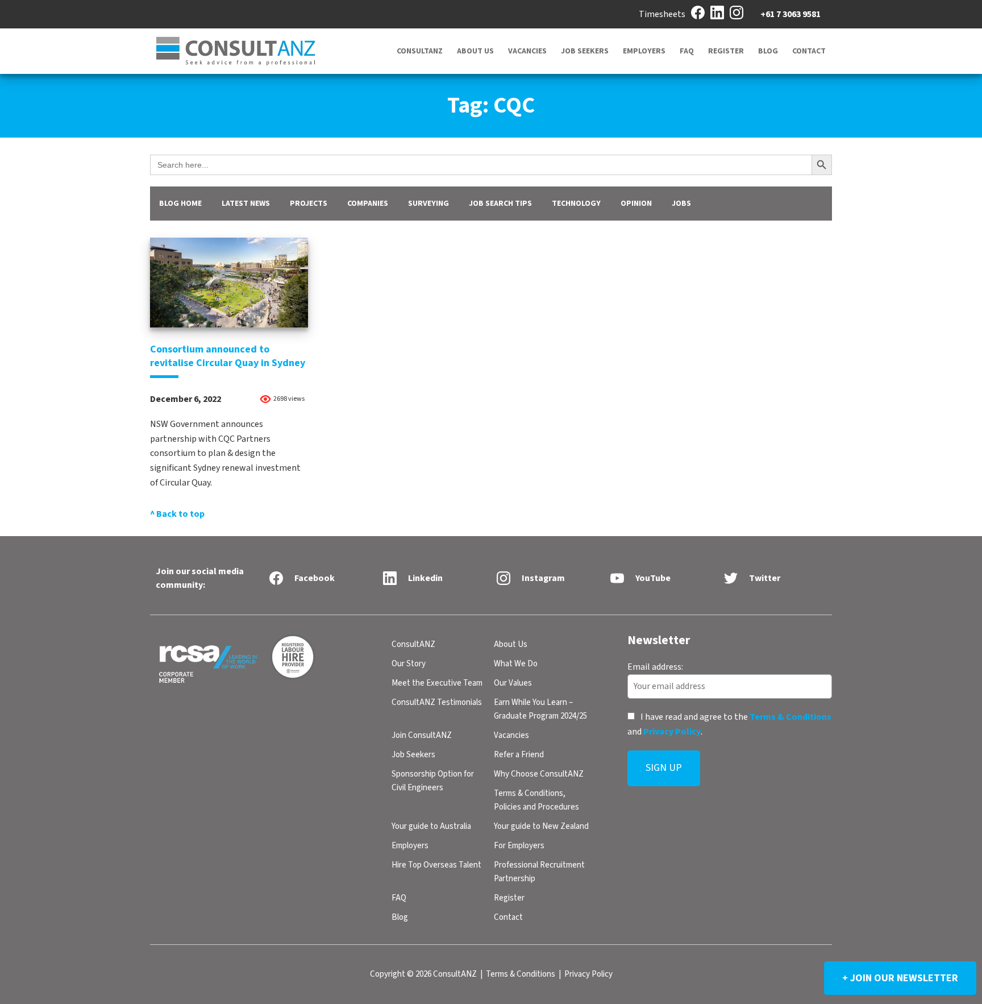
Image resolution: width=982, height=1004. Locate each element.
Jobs (681, 203)
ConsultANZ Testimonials (437, 702)
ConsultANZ (420, 51)
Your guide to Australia (431, 826)
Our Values (513, 683)
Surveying (428, 203)
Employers (644, 51)
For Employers (519, 846)
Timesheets (662, 14)
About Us (475, 51)
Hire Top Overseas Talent (436, 865)
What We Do (516, 664)
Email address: (655, 666)
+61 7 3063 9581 (790, 14)
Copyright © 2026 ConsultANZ (423, 974)
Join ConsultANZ (422, 735)
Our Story (409, 664)
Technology (576, 203)
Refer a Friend (519, 755)
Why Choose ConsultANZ (539, 774)
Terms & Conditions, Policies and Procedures (536, 800)
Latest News (246, 203)
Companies (367, 203)
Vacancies (527, 51)
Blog (768, 51)
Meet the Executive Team (437, 683)
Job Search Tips (500, 203)
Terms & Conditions (790, 717)
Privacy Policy (672, 731)
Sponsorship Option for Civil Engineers (433, 781)
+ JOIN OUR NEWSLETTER (900, 978)
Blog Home (180, 203)
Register (726, 51)
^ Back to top (177, 514)
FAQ (687, 51)
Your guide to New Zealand (541, 826)
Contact (809, 51)
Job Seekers (585, 51)
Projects (308, 203)
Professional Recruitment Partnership (539, 872)
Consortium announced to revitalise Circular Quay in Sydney (227, 356)
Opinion (636, 203)
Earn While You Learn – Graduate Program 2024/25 (540, 709)
